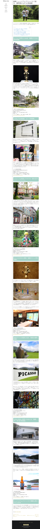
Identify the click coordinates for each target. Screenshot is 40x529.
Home (6, 4)
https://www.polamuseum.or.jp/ (18, 175)
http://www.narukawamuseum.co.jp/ (18, 497)
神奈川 (16, 511)
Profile (6, 5)
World (6, 7)
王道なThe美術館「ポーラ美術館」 (19, 29)
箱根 (17, 511)
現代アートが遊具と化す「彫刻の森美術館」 (20, 32)
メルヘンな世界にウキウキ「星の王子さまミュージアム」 (22, 30)
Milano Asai (6, 1)
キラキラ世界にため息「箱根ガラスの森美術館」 (21, 28)
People (6, 10)
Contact (6, 11)
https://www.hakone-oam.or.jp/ (18, 416)
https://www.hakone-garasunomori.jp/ (19, 115)
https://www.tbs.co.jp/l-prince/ (17, 254)
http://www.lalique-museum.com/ (18, 334)
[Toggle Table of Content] (29, 27)
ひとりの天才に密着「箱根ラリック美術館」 (20, 31)
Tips (6, 8)
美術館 (20, 511)
